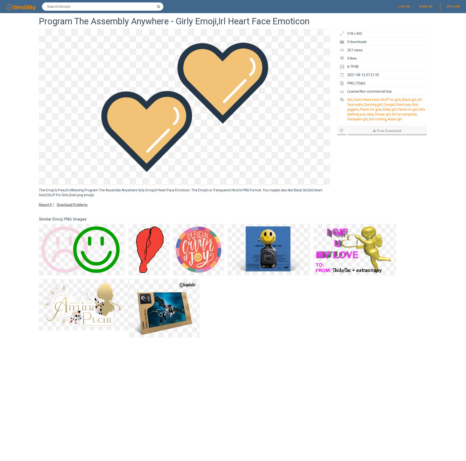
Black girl (409, 100)
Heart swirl (371, 100)
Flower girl (382, 114)
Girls (370, 114)
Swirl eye (403, 104)
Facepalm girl (357, 119)
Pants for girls (371, 109)
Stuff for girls (390, 100)
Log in (404, 6)
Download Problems (72, 205)
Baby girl (389, 109)
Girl (349, 100)
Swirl (357, 100)
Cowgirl (389, 104)
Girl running (377, 119)
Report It (45, 205)
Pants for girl (407, 109)
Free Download (389, 131)
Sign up (426, 6)
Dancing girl (373, 104)
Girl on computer (404, 114)
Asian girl (395, 119)
